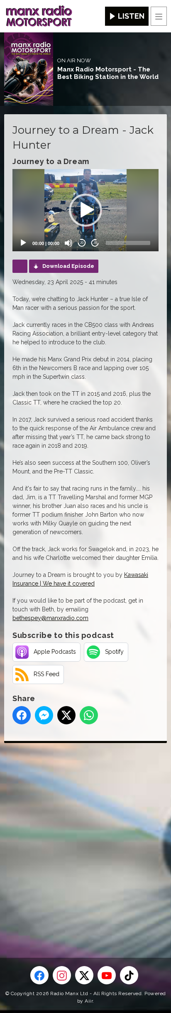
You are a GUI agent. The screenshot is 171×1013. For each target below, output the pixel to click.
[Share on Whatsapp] (89, 715)
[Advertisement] (85, 836)
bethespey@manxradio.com (50, 618)
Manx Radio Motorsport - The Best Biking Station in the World (108, 73)
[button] (85, 210)
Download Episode (68, 266)
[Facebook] (39, 975)
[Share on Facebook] (21, 715)
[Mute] (68, 243)
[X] (84, 975)
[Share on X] (66, 715)
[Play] (23, 243)
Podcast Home (19, 266)
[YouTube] (107, 975)
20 (81, 243)
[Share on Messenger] (44, 715)
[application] (85, 210)
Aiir (89, 1001)
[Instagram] (62, 975)
